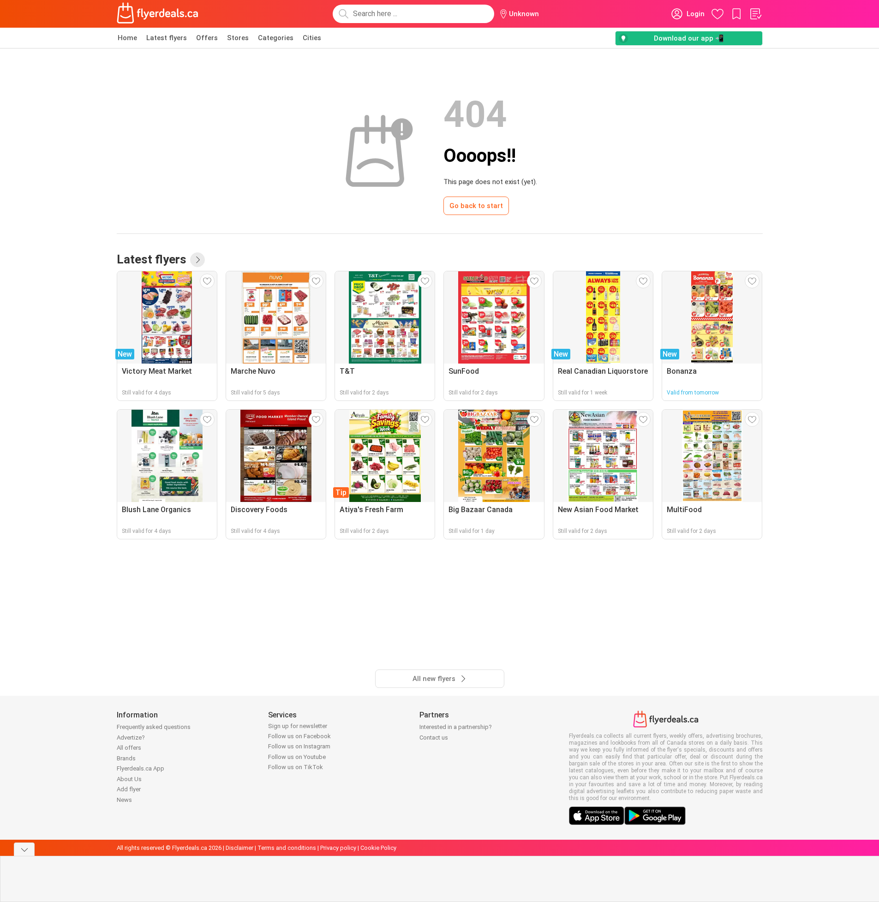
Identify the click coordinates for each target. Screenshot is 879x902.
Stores (238, 38)
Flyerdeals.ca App (140, 768)
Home (127, 38)
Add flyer (129, 789)
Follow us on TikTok (295, 767)
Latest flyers (166, 38)
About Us (129, 779)
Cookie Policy (378, 847)
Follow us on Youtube (297, 756)
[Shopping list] (755, 13)
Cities (312, 38)
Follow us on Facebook (299, 736)
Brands (126, 758)
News (124, 799)
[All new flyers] (197, 259)
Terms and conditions (286, 847)
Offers (207, 38)
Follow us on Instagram (299, 746)
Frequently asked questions (154, 726)
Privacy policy (338, 847)
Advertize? (131, 737)
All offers (129, 747)
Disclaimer (239, 847)
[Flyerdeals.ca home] (158, 13)
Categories (275, 38)
